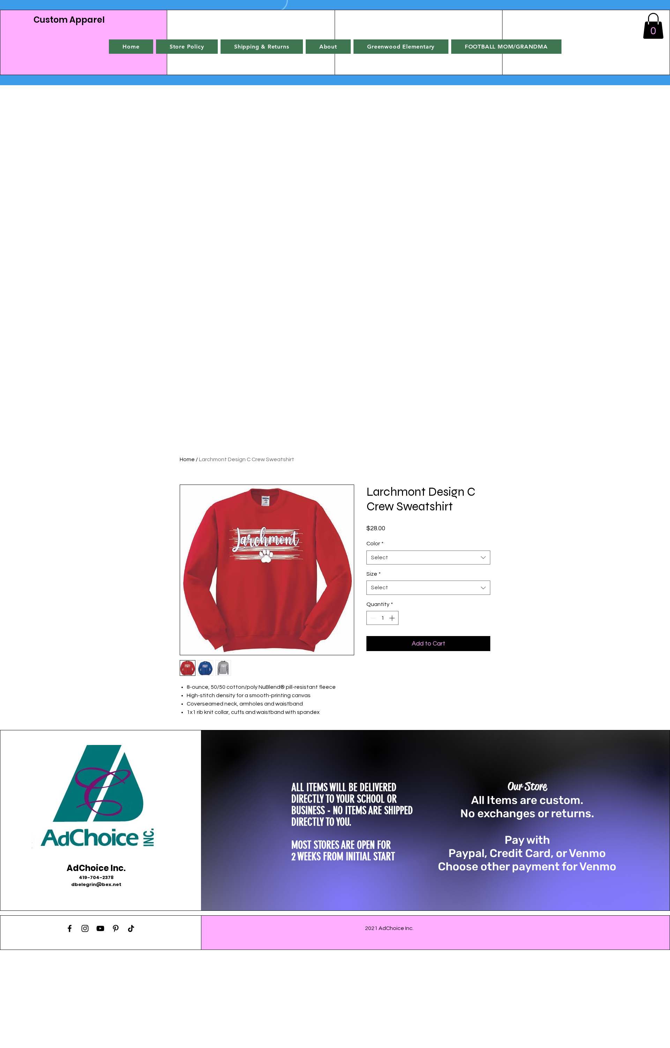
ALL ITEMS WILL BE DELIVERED (343, 787)
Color (375, 543)
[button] (653, 26)
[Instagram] (85, 928)
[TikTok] (131, 928)
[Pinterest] (115, 928)
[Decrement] (372, 618)
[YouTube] (100, 928)
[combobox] (428, 557)
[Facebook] (69, 928)
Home (187, 459)
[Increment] (392, 618)
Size (373, 574)
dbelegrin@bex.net (96, 884)
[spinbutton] (382, 618)
